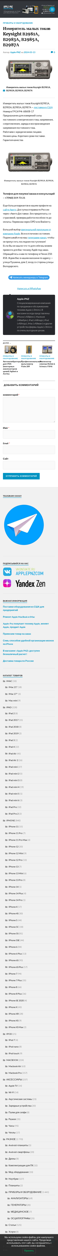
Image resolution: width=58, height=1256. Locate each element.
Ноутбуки (13, 1178)
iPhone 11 (13, 826)
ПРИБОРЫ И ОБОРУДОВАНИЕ (18, 23)
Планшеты (14, 1185)
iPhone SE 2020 (16, 1000)
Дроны (12, 1158)
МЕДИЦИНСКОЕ (20, 1211)
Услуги (12, 1231)
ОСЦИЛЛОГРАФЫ (20, 1218)
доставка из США (43, 107)
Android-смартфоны (19, 1152)
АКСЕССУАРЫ (14, 1079)
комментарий (11, 395)
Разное (12, 1119)
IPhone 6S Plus (16, 967)
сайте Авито (9, 209)
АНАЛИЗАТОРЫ (19, 1198)
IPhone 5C (14, 926)
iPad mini (13, 766)
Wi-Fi (11, 1092)
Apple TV (13, 1085)
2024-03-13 (29, 52)
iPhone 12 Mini (16, 853)
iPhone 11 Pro (15, 833)
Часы (11, 1125)
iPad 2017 (13, 720)
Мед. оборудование (19, 1172)
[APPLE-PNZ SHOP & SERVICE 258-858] (29, 9)
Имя (6, 428)
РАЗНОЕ (11, 1139)
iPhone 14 (13, 886)
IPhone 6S (13, 960)
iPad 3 (12, 740)
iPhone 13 (13, 866)
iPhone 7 (13, 973)
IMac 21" (13, 687)
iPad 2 (12, 713)
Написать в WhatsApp (29, 288)
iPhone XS (13, 1020)
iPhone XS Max (16, 1027)
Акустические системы (20, 1099)
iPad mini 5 (14, 793)
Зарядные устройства (20, 1105)
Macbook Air (15, 1066)
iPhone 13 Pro (15, 880)
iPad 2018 (13, 726)
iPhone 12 (13, 846)
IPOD (9, 1034)
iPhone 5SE (14, 940)
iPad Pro (13, 807)
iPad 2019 (13, 733)
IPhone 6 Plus (15, 953)
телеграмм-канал (37, 237)
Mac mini (13, 700)
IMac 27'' (13, 693)
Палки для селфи (17, 1112)
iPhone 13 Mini (16, 873)
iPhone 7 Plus (15, 980)
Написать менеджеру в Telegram (30, 277)
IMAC (9, 681)
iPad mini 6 (14, 800)
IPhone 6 (13, 946)
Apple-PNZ (15, 52)
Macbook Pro (15, 1072)
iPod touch (14, 1053)
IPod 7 (12, 1040)
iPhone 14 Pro (15, 900)
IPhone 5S (13, 933)
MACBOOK (12, 1060)
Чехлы (12, 1132)
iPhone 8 (13, 987)
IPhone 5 (13, 920)
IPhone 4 (13, 906)
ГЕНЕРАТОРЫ (18, 1205)
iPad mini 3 (14, 780)
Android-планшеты (18, 1145)
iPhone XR (14, 1013)
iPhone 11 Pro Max (18, 840)
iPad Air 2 (13, 760)
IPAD (9, 707)
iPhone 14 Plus (16, 893)
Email (6, 443)
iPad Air (12, 753)
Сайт (5, 459)
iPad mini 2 (14, 773)
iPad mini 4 (14, 787)
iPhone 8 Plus (15, 993)
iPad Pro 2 (14, 813)
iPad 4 (12, 746)
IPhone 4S (13, 913)
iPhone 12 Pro (15, 860)
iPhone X (13, 1007)
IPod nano (14, 1046)
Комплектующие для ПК (21, 1165)
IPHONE (10, 820)
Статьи (12, 1225)
